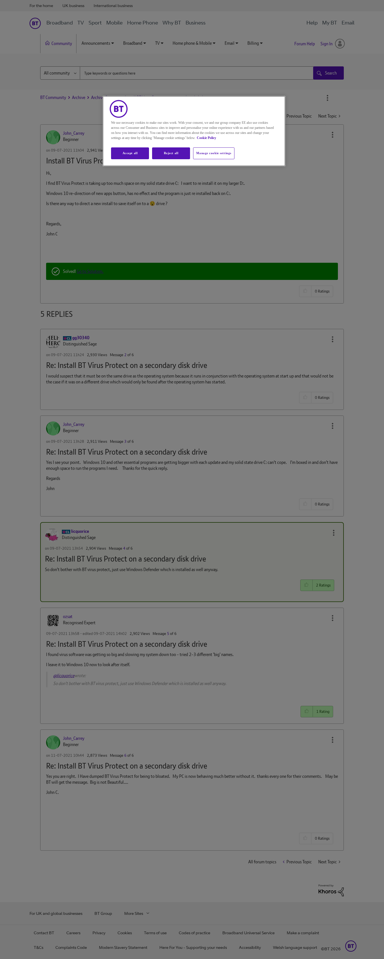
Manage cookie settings (213, 153)
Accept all (130, 153)
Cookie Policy (206, 138)
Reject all (171, 153)
